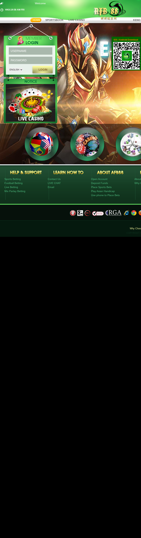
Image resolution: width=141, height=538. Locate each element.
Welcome (37, 3)
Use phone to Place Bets (105, 195)
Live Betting (11, 187)
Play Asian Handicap (103, 191)
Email (51, 187)
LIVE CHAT (54, 183)
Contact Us (54, 179)
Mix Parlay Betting (14, 191)
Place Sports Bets (101, 187)
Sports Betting (12, 179)
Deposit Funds (99, 183)
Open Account (99, 179)
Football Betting (13, 183)
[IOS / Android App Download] (127, 69)
